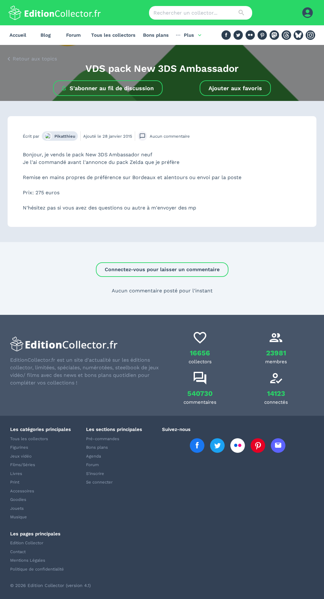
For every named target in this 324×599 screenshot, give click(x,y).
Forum (73, 35)
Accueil (17, 35)
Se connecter (99, 482)
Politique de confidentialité (37, 569)
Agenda (93, 456)
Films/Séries (22, 464)
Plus (189, 35)
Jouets (17, 508)
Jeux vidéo (21, 456)
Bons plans (156, 35)
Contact (18, 551)
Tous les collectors (113, 35)
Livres (16, 473)
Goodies (18, 499)
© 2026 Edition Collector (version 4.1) (50, 585)
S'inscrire (95, 473)
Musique (18, 517)
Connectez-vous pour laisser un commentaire (162, 269)
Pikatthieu (64, 136)
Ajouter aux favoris (235, 88)
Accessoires (22, 491)
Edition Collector (26, 542)
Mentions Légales (27, 560)
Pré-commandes (102, 438)
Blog (45, 35)
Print (14, 482)
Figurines (19, 447)
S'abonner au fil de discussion (112, 88)
